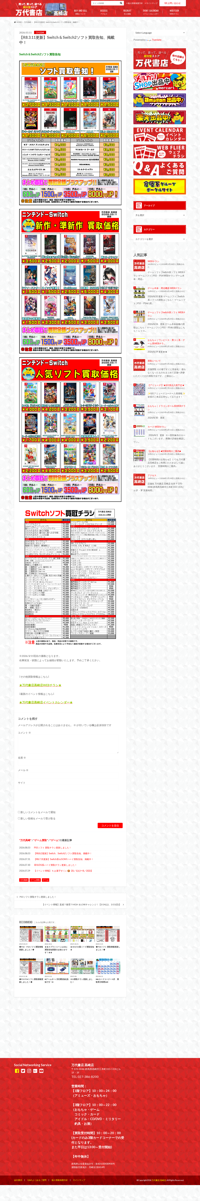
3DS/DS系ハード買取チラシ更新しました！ (55, 865)
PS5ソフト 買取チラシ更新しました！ (52, 847)
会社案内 (18, 1180)
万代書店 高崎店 (159, 1180)
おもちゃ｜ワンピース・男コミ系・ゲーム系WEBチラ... (166, 342)
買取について (80, 12)
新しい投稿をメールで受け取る (37, 818)
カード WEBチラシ (157, 426)
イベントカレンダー (151, 12)
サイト (21, 782)
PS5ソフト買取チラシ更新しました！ (38, 897)
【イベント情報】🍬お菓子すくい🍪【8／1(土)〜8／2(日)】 (63, 870)
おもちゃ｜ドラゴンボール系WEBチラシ (166, 408)
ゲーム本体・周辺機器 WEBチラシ (165, 288)
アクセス (104, 12)
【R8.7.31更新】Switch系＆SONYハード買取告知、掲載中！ (63, 859)
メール (23, 770)
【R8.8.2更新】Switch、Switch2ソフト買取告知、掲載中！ (63, 853)
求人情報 (127, 12)
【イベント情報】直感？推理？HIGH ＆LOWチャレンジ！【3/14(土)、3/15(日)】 (81, 904)
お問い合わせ (174, 3)
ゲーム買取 (40, 840)
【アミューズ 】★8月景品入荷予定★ (166, 385)
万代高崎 (25, 840)
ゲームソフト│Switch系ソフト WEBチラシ (166, 314)
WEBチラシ (174, 12)
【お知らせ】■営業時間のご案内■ (164, 451)
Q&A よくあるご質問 (36, 1180)
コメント (24, 732)
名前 (22, 757)
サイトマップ (152, 3)
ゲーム (54, 840)
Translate (156, 39)
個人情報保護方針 (135, 3)
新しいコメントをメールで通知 (37, 812)
